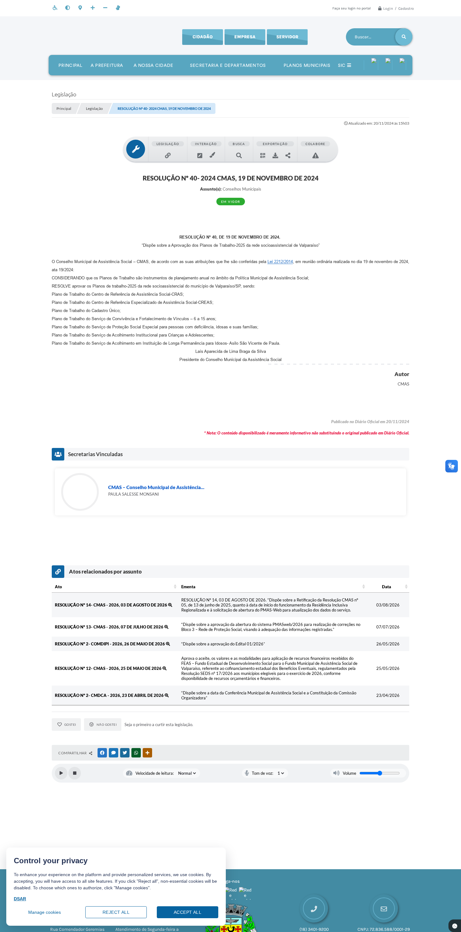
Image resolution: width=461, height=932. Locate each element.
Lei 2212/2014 (280, 261)
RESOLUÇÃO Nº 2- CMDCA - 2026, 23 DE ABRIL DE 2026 (110, 695)
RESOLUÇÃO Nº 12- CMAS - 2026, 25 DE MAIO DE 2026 (108, 668)
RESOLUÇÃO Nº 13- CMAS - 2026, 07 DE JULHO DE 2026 (109, 626)
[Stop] (74, 773)
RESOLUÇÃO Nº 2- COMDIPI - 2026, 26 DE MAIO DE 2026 (110, 643)
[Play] (61, 773)
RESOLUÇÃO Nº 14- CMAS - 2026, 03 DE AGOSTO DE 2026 (111, 604)
